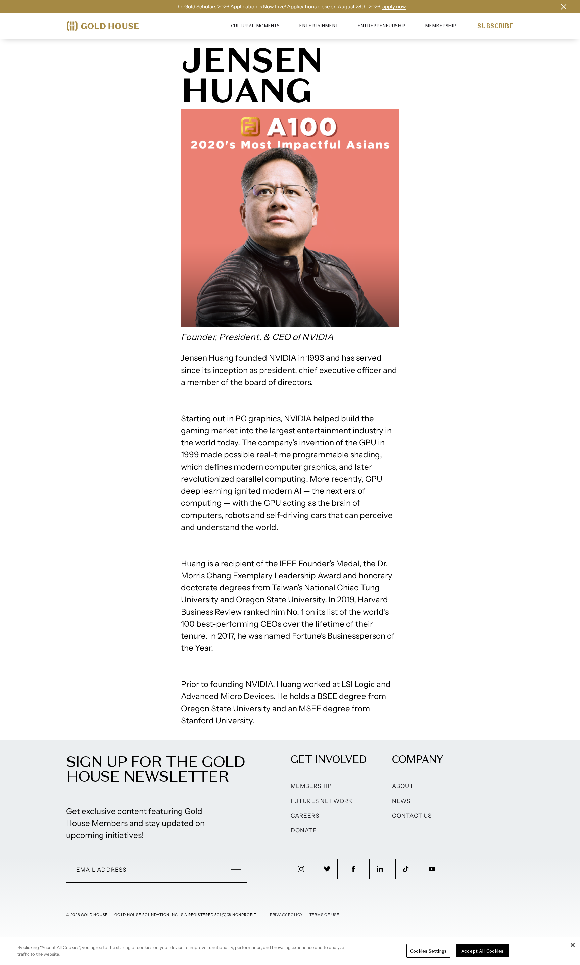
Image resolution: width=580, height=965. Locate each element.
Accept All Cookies (482, 951)
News (401, 801)
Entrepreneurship (381, 26)
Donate (304, 830)
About (403, 786)
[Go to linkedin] (379, 869)
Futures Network (322, 801)
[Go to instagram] (301, 869)
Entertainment (318, 26)
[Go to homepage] (103, 26)
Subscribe (495, 26)
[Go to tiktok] (405, 869)
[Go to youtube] (432, 869)
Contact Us (412, 815)
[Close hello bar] (564, 6)
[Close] (572, 944)
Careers (305, 815)
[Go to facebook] (353, 869)
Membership (440, 26)
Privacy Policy (286, 914)
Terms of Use (324, 914)
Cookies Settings (428, 951)
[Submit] (236, 870)
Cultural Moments (255, 26)
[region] (290, 951)
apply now (394, 6)
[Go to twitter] (327, 869)
